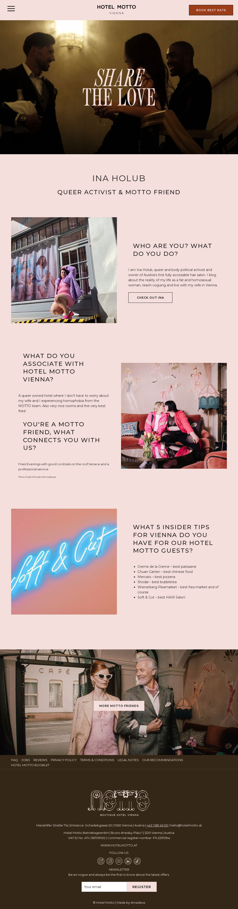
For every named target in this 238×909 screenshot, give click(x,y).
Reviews (41, 760)
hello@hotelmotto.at (186, 825)
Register (141, 887)
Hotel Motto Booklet (31, 765)
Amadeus (138, 902)
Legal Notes (129, 760)
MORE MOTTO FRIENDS (119, 706)
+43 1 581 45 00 (157, 825)
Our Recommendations (163, 760)
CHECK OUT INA (154, 299)
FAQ (15, 760)
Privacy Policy (64, 760)
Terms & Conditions (98, 760)
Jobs (26, 760)
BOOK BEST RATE (211, 10)
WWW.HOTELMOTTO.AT (119, 845)
